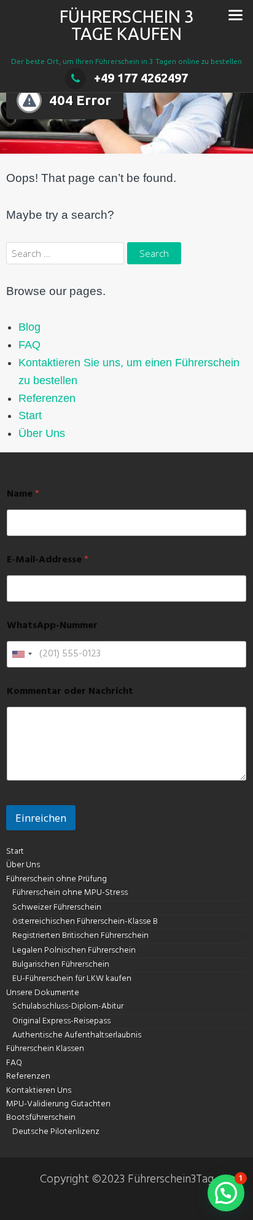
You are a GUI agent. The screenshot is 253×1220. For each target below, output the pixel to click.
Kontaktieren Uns (38, 1091)
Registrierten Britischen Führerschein (80, 936)
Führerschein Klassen (45, 1049)
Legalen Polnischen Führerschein (74, 950)
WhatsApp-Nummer (52, 626)
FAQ (29, 345)
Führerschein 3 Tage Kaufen (127, 25)
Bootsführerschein (41, 1118)
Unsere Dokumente (42, 993)
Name (23, 494)
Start (30, 415)
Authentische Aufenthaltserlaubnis (76, 1035)
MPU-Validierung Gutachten (58, 1104)
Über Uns (41, 433)
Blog (29, 327)
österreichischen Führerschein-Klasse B (85, 922)
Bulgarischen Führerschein (60, 965)
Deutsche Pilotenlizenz (55, 1132)
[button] (226, 1193)
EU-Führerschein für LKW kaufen (71, 979)
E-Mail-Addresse (47, 560)
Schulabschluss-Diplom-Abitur (67, 1006)
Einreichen (40, 818)
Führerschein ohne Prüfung (56, 879)
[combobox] (21, 654)
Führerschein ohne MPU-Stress (70, 893)
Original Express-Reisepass (61, 1021)
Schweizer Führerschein (56, 907)
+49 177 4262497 (141, 78)
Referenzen (47, 398)
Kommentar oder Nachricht (70, 692)
